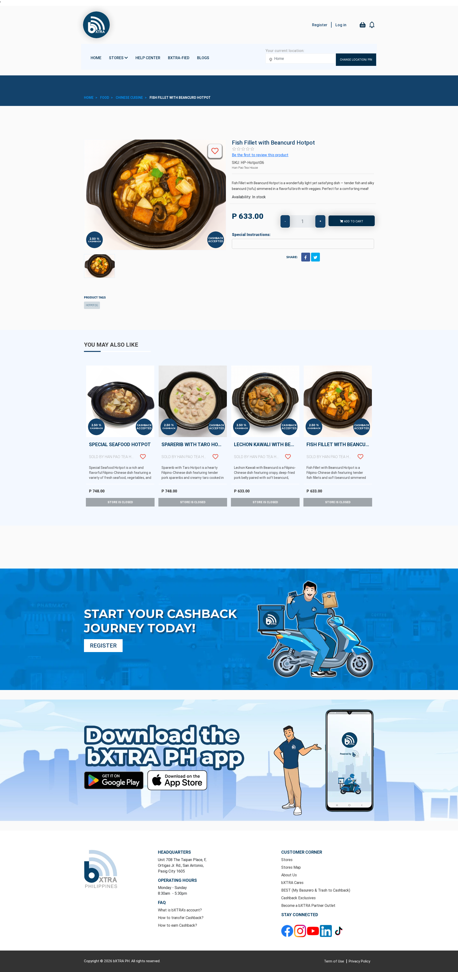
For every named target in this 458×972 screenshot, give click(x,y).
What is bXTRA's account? (180, 910)
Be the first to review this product (260, 154)
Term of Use (334, 961)
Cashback (94, 241)
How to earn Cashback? (177, 925)
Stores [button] (117, 57)
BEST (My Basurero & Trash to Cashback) (315, 890)
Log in (340, 24)
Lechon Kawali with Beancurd (266, 450)
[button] (372, 24)
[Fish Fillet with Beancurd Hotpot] (99, 266)
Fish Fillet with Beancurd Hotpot (339, 450)
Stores (286, 859)
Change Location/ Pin (356, 59)
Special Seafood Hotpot (120, 450)
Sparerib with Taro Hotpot (194, 450)
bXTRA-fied (178, 57)
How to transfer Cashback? (180, 917)
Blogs (203, 57)
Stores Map (291, 867)
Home (96, 57)
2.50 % (94, 238)
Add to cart (353, 221)
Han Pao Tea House (245, 168)
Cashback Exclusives (298, 897)
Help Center (147, 57)
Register (319, 24)
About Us (289, 875)
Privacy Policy (359, 961)
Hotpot (92, 305)
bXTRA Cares (292, 882)
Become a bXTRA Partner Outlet (308, 905)
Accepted (215, 241)
